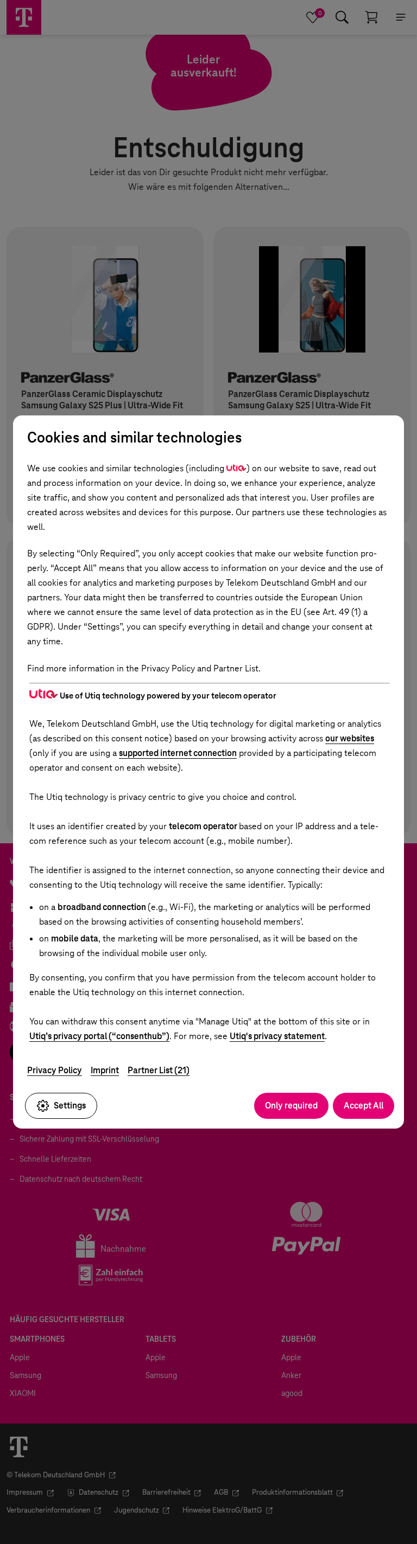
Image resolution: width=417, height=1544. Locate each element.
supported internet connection (178, 753)
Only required (291, 1105)
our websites (349, 738)
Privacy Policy (54, 1070)
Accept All (363, 1105)
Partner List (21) (158, 1070)
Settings (70, 1105)
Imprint (105, 1070)
